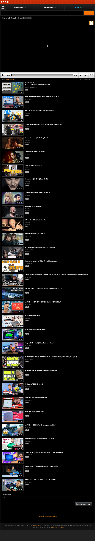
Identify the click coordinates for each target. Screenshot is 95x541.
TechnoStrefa (10, 79)
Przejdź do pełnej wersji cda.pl (47, 516)
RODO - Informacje (58, 527)
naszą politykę (37, 525)
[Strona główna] (5, 2)
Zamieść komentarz (83, 504)
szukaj (89, 13)
